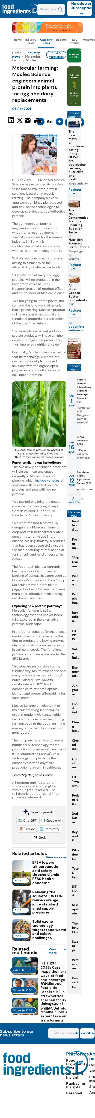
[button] (27, 820)
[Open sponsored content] (47, 31)
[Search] (60, 9)
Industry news (30, 41)
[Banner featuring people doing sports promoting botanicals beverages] (74, 105)
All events (74, 500)
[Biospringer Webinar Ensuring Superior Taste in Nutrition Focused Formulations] (74, 358)
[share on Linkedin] (11, 120)
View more (54, 857)
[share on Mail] (28, 121)
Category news (46, 41)
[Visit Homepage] (20, 16)
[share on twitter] (20, 121)
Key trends (74, 41)
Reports (61, 39)
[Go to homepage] (45, 1075)
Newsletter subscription (81, 5)
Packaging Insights (75, 1085)
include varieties (47, 480)
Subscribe (87, 1033)
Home (18, 39)
